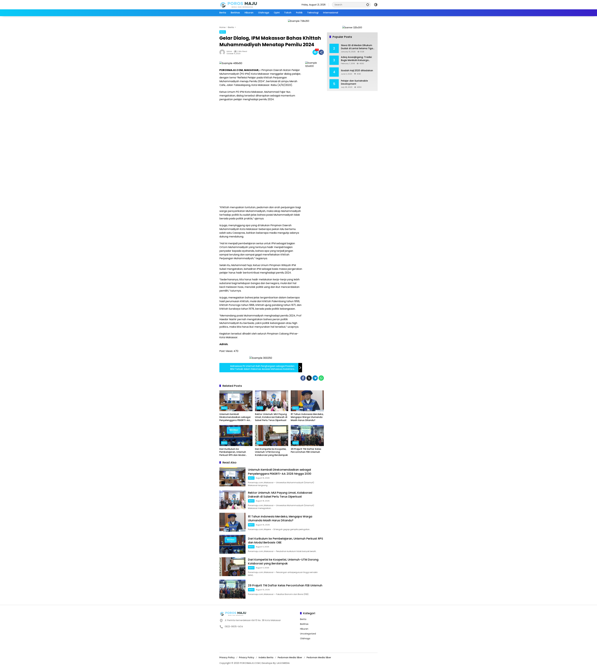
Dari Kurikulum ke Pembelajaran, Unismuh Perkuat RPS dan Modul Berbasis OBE (232, 452)
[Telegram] (315, 378)
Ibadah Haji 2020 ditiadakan (357, 70)
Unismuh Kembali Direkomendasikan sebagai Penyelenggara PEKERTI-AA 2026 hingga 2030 (234, 417)
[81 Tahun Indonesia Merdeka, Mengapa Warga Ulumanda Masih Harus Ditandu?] (307, 400)
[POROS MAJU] (246, 4)
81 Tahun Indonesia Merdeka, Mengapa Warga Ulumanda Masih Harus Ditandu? (307, 417)
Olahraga (305, 638)
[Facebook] (303, 378)
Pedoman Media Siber (290, 657)
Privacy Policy (227, 657)
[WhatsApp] (321, 378)
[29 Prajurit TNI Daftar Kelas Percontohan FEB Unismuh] (307, 435)
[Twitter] (309, 378)
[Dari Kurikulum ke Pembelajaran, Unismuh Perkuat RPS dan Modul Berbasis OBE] (235, 435)
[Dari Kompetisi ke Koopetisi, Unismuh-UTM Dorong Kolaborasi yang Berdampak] (271, 435)
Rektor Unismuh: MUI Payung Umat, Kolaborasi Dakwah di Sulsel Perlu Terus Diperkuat (271, 417)
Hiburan (304, 628)
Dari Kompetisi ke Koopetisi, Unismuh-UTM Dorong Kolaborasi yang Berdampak (271, 452)
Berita (222, 32)
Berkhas (304, 624)
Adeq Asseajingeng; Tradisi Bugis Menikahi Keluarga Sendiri (356, 59)
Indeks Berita (266, 657)
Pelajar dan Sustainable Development (354, 82)
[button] (368, 4)
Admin (229, 51)
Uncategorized (308, 633)
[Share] (321, 52)
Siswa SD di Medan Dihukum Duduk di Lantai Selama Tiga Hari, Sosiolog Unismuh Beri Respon (357, 47)
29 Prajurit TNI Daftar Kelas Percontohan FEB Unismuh (306, 451)
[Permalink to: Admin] (223, 52)
